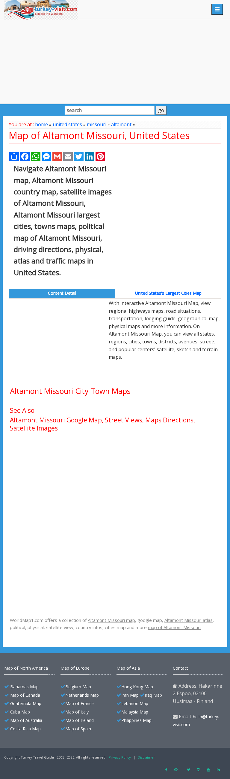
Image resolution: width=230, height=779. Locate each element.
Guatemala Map (25, 703)
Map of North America (26, 668)
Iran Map (130, 695)
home (41, 124)
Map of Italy (77, 712)
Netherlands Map (82, 695)
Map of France (79, 703)
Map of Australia (26, 720)
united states (67, 124)
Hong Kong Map (137, 686)
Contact (180, 668)
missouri (96, 124)
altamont (121, 124)
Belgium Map (78, 686)
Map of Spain (78, 729)
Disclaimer (146, 757)
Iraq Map (153, 695)
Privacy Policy (120, 757)
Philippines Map (136, 720)
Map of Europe (75, 668)
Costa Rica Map (25, 729)
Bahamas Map (24, 686)
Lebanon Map (134, 703)
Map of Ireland (79, 720)
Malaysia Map (134, 712)
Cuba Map (20, 712)
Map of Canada (25, 695)
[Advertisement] (115, 61)
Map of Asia (128, 668)
